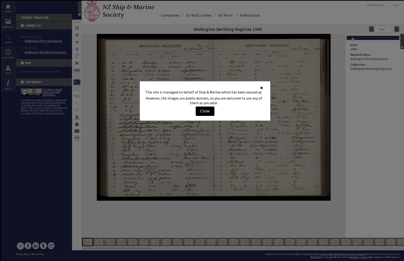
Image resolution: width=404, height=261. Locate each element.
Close (205, 111)
